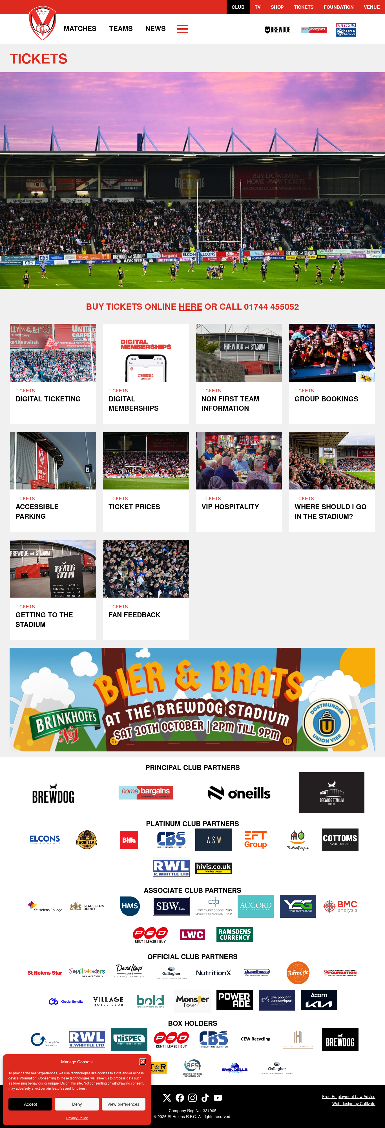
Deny (77, 1104)
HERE (190, 306)
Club (238, 7)
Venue (372, 7)
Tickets (304, 7)
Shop (277, 7)
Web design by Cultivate (353, 1103)
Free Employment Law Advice (348, 1096)
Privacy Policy (77, 1117)
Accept (30, 1104)
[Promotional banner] (192, 700)
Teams (121, 28)
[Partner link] (53, 792)
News (155, 28)
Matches (80, 28)
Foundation (339, 7)
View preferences (123, 1104)
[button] (142, 1061)
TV (258, 7)
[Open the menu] (182, 30)
